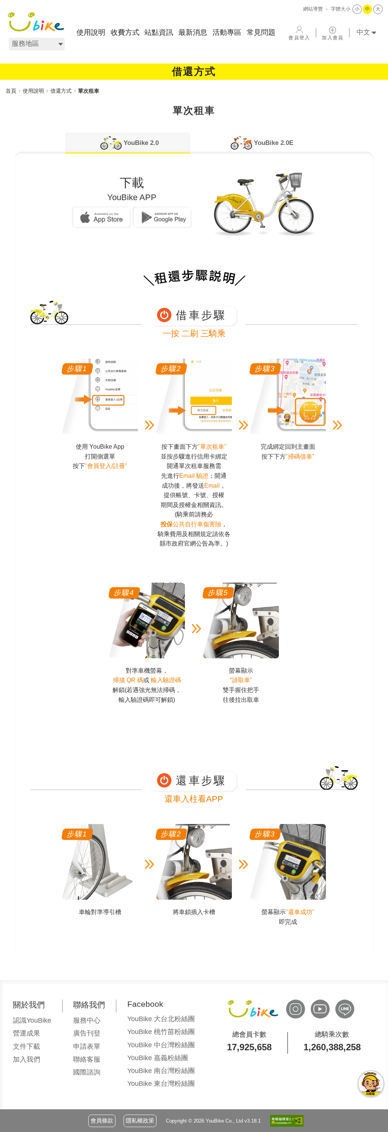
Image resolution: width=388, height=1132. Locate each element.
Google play (162, 217)
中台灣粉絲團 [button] (161, 1045)
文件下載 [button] (26, 1046)
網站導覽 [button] (313, 9)
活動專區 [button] (227, 32)
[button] (36, 22)
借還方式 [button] (61, 91)
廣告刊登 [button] (86, 1033)
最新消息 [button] (192, 32)
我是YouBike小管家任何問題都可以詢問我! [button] (371, 1083)
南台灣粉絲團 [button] (161, 1070)
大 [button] (377, 9)
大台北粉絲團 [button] (161, 1019)
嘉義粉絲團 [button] (157, 1058)
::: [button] (8, 83)
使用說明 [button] (91, 32)
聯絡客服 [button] (86, 1059)
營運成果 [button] (26, 1033)
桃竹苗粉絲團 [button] (161, 1032)
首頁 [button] (11, 91)
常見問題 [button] (261, 32)
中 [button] (367, 9)
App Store (101, 217)
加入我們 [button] (26, 1059)
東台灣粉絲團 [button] (161, 1083)
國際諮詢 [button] (86, 1072)
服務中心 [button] (86, 1020)
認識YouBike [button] (32, 1020)
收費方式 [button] (125, 32)
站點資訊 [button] (158, 32)
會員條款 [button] (102, 1120)
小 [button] (357, 9)
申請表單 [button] (86, 1046)
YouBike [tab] (141, 142)
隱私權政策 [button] (140, 1120)
